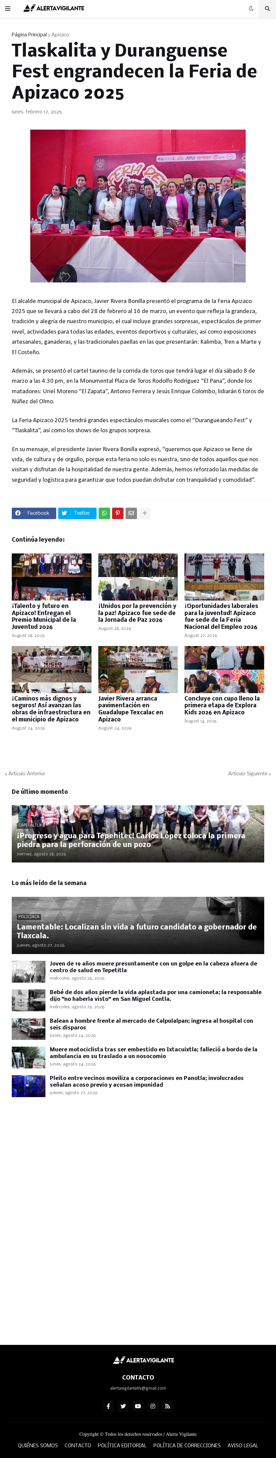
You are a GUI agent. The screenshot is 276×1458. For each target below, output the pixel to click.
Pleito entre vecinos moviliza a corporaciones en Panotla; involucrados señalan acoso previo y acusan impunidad (147, 1082)
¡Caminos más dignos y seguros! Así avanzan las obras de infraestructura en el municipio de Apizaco (51, 709)
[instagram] (153, 1406)
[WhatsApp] (104, 513)
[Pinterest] (118, 513)
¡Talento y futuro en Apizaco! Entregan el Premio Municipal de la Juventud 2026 (44, 617)
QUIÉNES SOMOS (38, 1446)
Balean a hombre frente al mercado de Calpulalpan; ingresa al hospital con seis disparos (151, 1024)
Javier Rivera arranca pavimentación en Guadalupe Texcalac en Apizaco (130, 709)
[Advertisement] (138, 1166)
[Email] (131, 513)
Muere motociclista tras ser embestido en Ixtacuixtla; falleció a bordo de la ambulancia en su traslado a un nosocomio (153, 1053)
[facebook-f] (108, 1406)
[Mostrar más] (144, 513)
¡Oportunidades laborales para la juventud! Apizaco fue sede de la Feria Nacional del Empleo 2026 (221, 617)
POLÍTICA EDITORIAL (122, 1446)
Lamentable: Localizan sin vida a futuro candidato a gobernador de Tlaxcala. (137, 932)
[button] (7, 8)
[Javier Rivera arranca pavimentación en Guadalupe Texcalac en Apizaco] (138, 669)
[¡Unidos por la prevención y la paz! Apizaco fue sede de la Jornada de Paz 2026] (138, 577)
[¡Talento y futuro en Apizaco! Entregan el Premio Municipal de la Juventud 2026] (52, 577)
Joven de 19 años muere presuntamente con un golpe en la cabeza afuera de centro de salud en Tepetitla (153, 967)
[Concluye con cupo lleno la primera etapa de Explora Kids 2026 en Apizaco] (224, 669)
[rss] (167, 1406)
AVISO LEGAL (243, 1446)
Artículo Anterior (26, 774)
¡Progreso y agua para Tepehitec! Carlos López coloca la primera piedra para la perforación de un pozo (131, 841)
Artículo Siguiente (248, 774)
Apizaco (60, 35)
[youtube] (138, 1406)
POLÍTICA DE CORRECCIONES (187, 1446)
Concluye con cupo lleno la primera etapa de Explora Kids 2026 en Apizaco (222, 706)
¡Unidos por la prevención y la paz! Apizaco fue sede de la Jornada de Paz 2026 (137, 613)
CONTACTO (78, 1446)
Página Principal (29, 35)
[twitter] (123, 1406)
